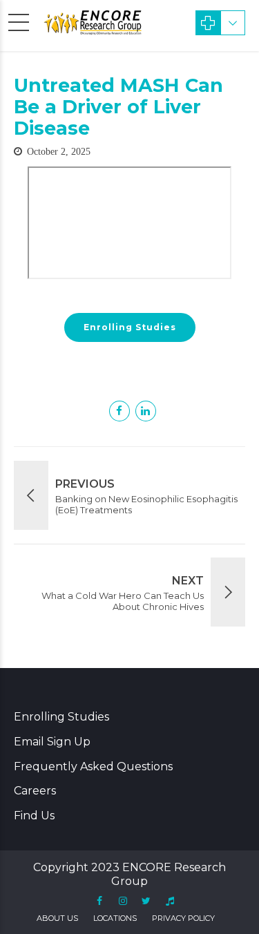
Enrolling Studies (61, 716)
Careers (35, 790)
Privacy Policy (183, 918)
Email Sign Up (52, 741)
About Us (57, 918)
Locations (115, 918)
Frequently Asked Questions (93, 766)
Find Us (34, 815)
